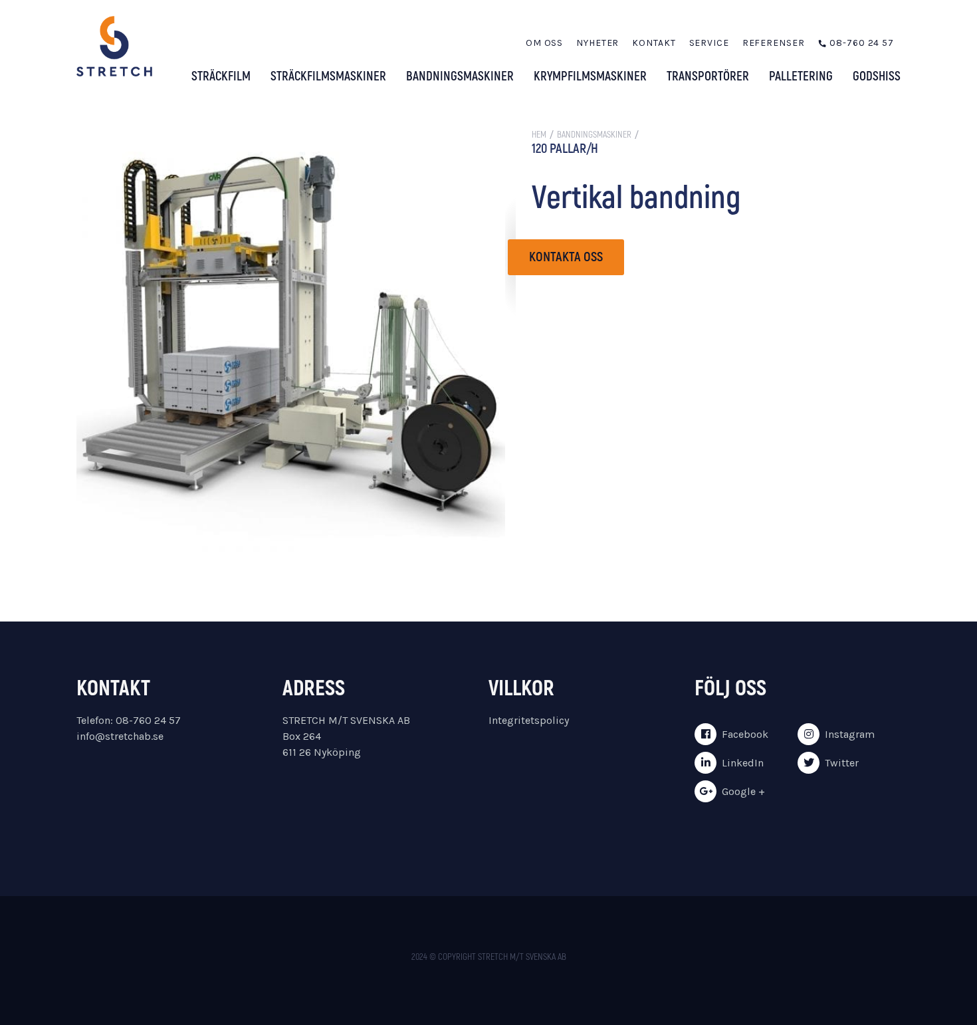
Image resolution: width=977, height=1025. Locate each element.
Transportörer (708, 76)
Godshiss (877, 76)
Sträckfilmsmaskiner (328, 76)
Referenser (773, 43)
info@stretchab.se (119, 736)
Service (709, 43)
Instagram (850, 734)
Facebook (745, 734)
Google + (743, 791)
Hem (539, 134)
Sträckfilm (221, 76)
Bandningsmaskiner (460, 76)
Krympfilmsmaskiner (590, 76)
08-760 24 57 (861, 43)
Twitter (842, 762)
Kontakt (653, 43)
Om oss (544, 43)
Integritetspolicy (529, 720)
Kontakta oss (566, 257)
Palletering (801, 76)
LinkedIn (743, 762)
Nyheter (597, 43)
